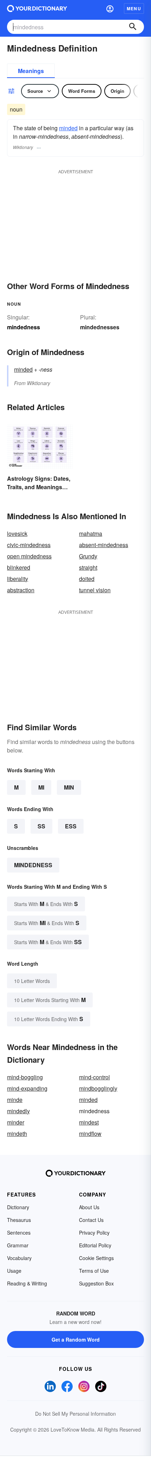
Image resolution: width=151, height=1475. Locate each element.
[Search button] (132, 26)
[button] (110, 8)
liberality (17, 579)
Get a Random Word (76, 1339)
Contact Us (91, 1219)
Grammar (17, 1245)
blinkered (18, 567)
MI (41, 787)
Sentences (19, 1232)
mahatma (90, 533)
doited (86, 579)
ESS (71, 826)
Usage (14, 1270)
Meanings (31, 71)
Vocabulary (19, 1257)
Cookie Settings (96, 1257)
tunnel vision (95, 590)
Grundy (88, 556)
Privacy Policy (94, 1232)
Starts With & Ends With (46, 904)
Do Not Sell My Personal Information (75, 1413)
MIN (69, 787)
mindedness (33, 865)
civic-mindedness (29, 545)
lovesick (17, 533)
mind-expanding (27, 1088)
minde (14, 1100)
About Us (89, 1207)
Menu (134, 8)
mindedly (18, 1111)
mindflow (90, 1133)
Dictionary (18, 1207)
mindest (89, 1122)
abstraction (20, 590)
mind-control (94, 1077)
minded (68, 128)
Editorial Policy (95, 1245)
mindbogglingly (98, 1088)
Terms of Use (94, 1270)
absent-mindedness (103, 545)
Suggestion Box (96, 1283)
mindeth (17, 1133)
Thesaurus (19, 1219)
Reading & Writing (27, 1283)
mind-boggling (25, 1077)
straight (88, 567)
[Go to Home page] (37, 8)
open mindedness (29, 556)
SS (41, 826)
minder (15, 1122)
